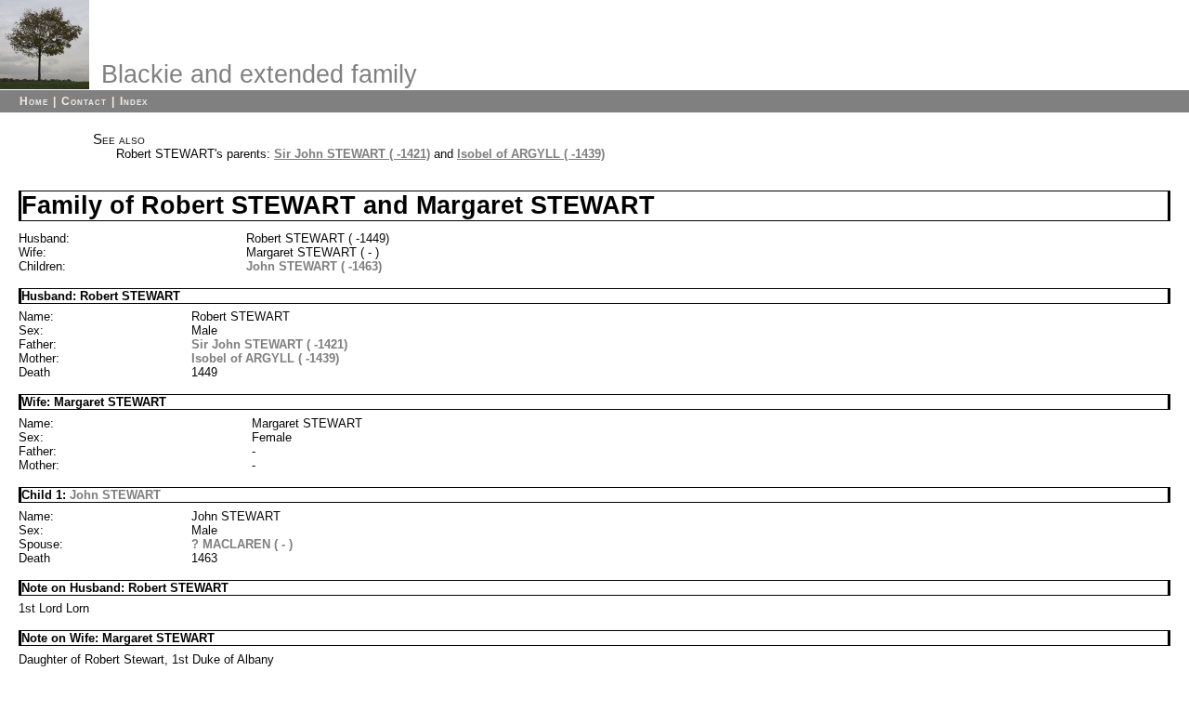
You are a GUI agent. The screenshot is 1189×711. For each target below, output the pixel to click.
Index (134, 101)
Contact (84, 101)
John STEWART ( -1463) (314, 266)
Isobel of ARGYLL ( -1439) (531, 154)
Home (34, 101)
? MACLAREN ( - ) (242, 544)
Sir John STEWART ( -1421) (352, 154)
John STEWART (115, 495)
